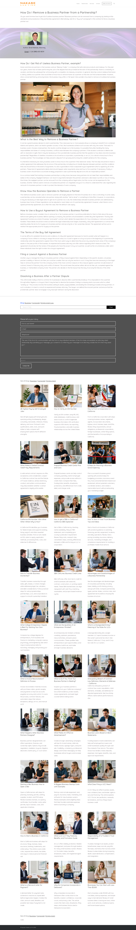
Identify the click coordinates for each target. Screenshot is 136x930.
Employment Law (47, 303)
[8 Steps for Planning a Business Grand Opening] (102, 452)
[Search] (114, 3)
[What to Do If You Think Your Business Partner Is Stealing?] (68, 665)
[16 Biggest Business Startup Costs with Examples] (68, 771)
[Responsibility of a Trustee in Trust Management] (102, 823)
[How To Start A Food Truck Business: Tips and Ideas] (102, 506)
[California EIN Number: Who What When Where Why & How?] (34, 506)
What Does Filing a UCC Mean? (99, 784)
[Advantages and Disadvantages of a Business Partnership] (102, 560)
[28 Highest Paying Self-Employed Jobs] (34, 396)
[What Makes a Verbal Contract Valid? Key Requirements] (34, 452)
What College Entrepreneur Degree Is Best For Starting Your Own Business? (33, 627)
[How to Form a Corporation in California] (102, 396)
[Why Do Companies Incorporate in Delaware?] (68, 872)
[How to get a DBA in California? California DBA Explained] (68, 506)
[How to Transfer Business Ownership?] (34, 560)
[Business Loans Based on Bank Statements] (102, 720)
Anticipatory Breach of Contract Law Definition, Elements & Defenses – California (101, 681)
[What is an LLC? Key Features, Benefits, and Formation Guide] (68, 823)
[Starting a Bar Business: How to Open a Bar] (34, 771)
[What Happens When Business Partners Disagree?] (34, 720)
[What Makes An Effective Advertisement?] (68, 720)
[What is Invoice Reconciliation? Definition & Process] (34, 665)
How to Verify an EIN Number (65, 409)
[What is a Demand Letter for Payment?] (34, 872)
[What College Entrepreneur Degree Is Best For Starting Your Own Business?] (34, 612)
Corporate (36, 303)
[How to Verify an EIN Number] (68, 396)
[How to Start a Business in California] (34, 823)
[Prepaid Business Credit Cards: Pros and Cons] (68, 452)
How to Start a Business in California (34, 836)
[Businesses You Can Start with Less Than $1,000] (102, 872)
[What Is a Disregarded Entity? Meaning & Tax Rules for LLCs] (102, 612)
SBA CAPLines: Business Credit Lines (67, 573)
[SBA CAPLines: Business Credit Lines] (68, 560)
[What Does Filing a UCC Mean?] (102, 771)
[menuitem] (78, 3)
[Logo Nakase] (27, 3)
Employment (51, 381)
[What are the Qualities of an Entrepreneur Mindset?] (68, 612)
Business (28, 303)
